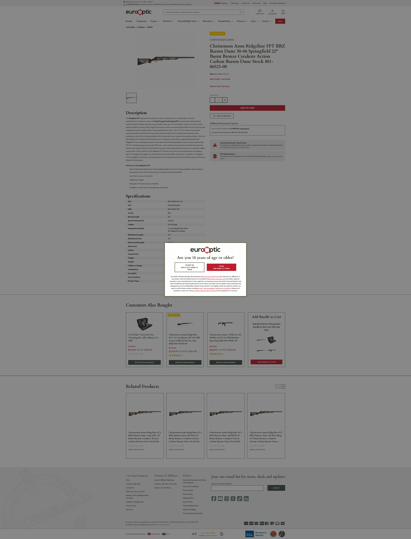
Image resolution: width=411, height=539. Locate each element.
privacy (200, 288)
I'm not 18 (189, 267)
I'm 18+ (221, 267)
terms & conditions (224, 288)
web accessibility (209, 288)
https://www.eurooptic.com (209, 277)
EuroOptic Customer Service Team (204, 291)
